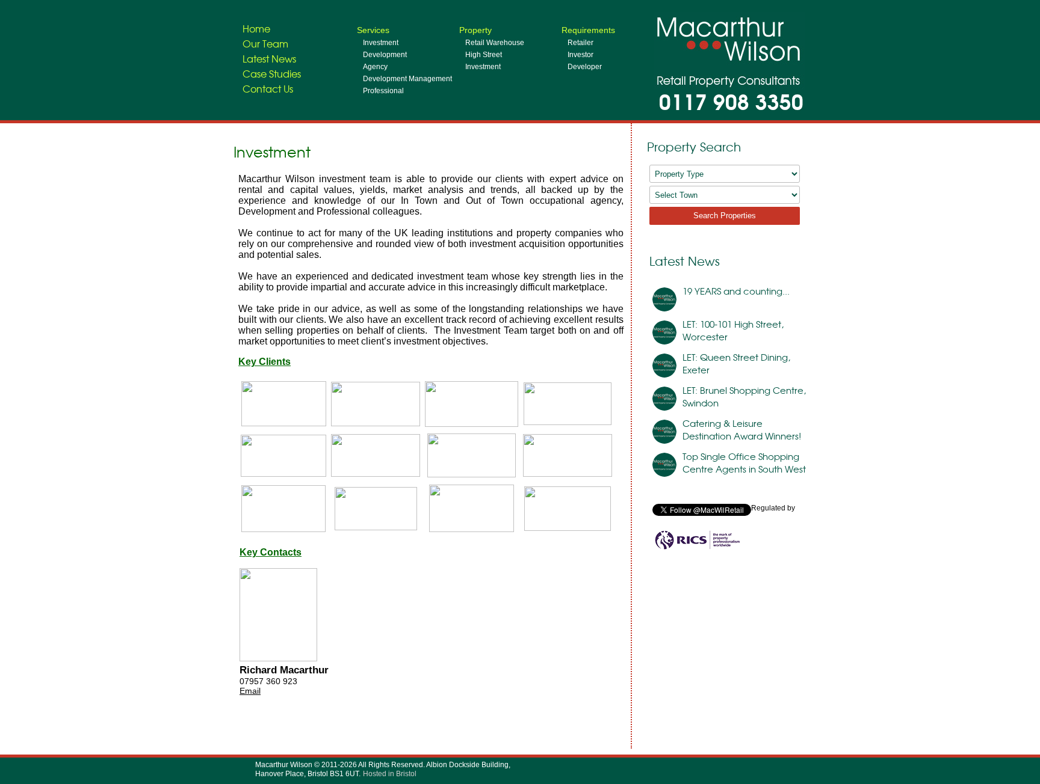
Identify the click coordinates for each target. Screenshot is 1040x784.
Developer (585, 67)
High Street (483, 55)
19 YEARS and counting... (736, 290)
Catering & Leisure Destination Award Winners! (741, 429)
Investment (380, 42)
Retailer (580, 42)
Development (385, 55)
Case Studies (272, 73)
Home (256, 28)
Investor (580, 55)
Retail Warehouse (494, 42)
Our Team (265, 43)
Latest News (269, 58)
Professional (383, 91)
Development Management (407, 79)
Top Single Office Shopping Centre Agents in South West (744, 462)
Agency (375, 67)
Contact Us (268, 88)
